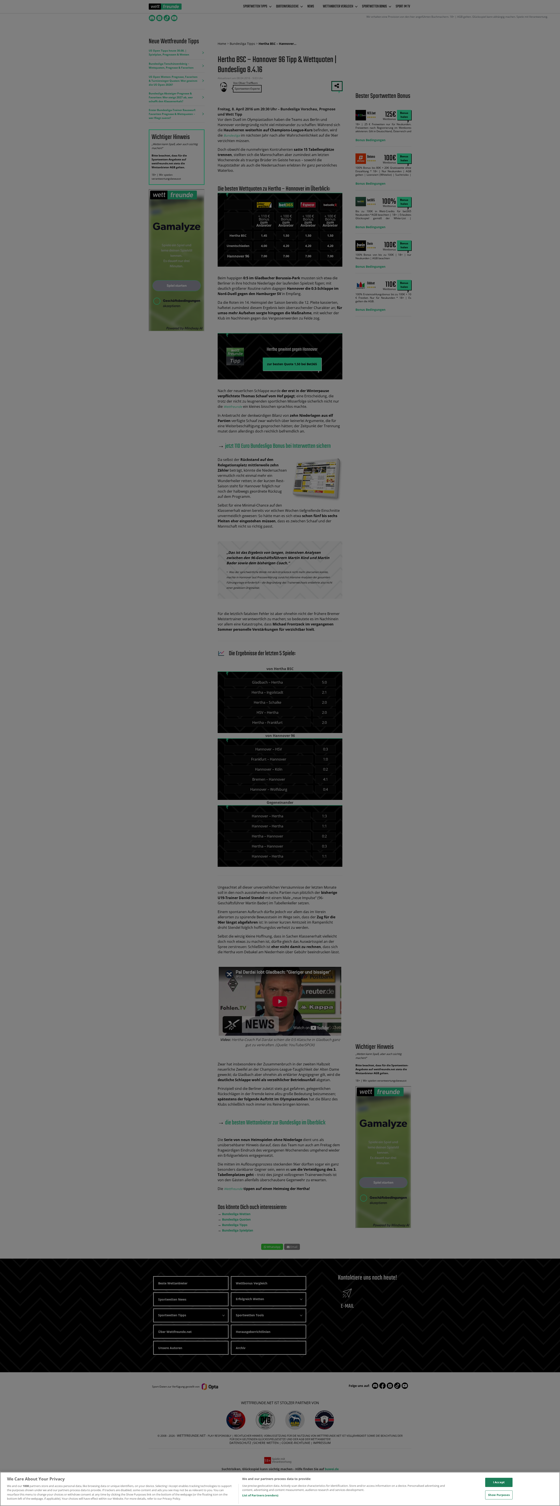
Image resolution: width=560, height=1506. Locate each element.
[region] (280, 1489)
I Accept (499, 1482)
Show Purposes (499, 1495)
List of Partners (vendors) (260, 1495)
